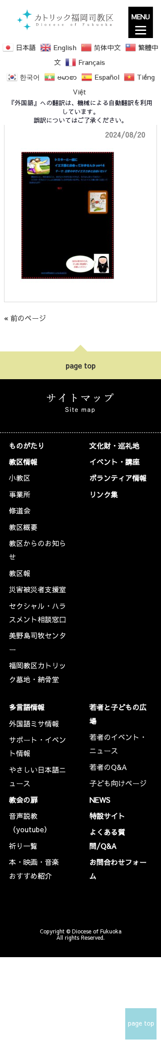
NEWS (99, 799)
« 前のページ (25, 318)
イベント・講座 (114, 461)
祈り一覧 (23, 846)
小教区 (19, 478)
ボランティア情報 (118, 478)
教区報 (19, 573)
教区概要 (23, 527)
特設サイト (107, 816)
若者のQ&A (108, 767)
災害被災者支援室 (37, 589)
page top (81, 365)
